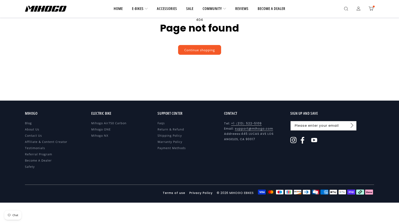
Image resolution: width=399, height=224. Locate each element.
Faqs (161, 123)
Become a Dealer (38, 160)
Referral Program (38, 154)
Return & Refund (171, 129)
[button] (346, 9)
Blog (28, 123)
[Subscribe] (352, 125)
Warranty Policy (170, 142)
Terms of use (174, 193)
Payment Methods (172, 148)
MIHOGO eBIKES (241, 193)
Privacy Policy (201, 193)
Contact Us (33, 136)
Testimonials (35, 148)
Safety (30, 167)
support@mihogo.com (254, 129)
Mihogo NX (99, 136)
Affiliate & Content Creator (46, 142)
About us (32, 129)
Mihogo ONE (101, 129)
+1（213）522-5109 (246, 123)
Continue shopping (199, 50)
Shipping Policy (170, 136)
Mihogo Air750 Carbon (109, 123)
